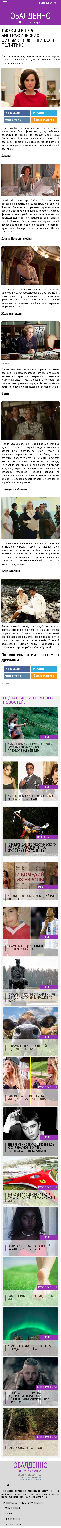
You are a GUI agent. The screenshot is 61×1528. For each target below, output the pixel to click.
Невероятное (12, 1519)
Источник (5, 683)
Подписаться (48, 2)
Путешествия (12, 1524)
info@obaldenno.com (30, 1479)
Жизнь (8, 1513)
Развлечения (12, 1508)
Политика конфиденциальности (22, 1502)
